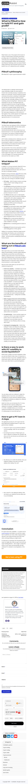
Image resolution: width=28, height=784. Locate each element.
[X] (4, 736)
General (5, 765)
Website (4, 679)
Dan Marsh (20, 597)
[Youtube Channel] (15, 736)
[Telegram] (12, 736)
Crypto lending (5, 18)
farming (21, 211)
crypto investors (5, 533)
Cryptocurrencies (13, 18)
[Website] (8, 621)
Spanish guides (6, 770)
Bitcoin (5, 757)
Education (5, 762)
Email (3, 673)
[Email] (6, 621)
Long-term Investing (7, 767)
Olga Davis (15, 607)
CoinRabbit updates (7, 745)
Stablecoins (7, 760)
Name (3, 666)
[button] (5, 9)
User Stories (6, 772)
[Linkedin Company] (8, 736)
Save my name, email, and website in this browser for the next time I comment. (13, 687)
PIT (7, 628)
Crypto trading (6, 750)
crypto (3, 628)
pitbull (11, 628)
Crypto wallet (6, 752)
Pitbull (17, 173)
